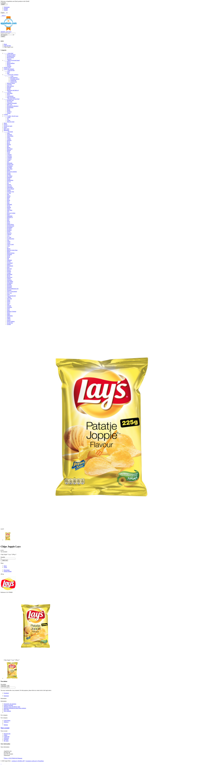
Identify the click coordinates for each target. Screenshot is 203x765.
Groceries (9, 84)
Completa (9, 157)
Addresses (6, 738)
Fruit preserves (14, 77)
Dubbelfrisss (10, 180)
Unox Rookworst (11, 295)
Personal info (7, 733)
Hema (8, 109)
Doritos (9, 174)
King (8, 218)
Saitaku (9, 278)
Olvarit (8, 261)
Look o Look (10, 244)
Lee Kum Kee (10, 238)
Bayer (8, 141)
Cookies (6, 114)
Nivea (8, 257)
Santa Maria (10, 281)
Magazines (6, 130)
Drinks (7, 91)
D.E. (8, 161)
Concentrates (10, 96)
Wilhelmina (10, 315)
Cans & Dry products (11, 74)
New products (7, 711)
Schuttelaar (10, 283)
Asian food (8, 53)
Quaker (9, 273)
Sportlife (9, 284)
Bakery (9, 61)
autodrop (9, 140)
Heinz (8, 197)
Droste (8, 178)
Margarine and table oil (13, 90)
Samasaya (9, 280)
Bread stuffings (11, 63)
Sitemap (6, 724)
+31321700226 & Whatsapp (13, 757)
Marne (8, 251)
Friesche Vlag (10, 191)
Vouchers (6, 739)
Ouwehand (10, 263)
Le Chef (9, 237)
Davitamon (10, 166)
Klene (8, 221)
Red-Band (9, 274)
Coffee (8, 117)
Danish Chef (10, 164)
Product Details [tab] (7, 571)
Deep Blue (9, 168)
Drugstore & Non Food (11, 99)
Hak (8, 194)
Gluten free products (9, 69)
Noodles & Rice (11, 56)
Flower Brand (10, 188)
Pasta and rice (10, 86)
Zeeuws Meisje (11, 321)
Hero (8, 201)
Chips (8, 71)
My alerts (6, 740)
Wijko (8, 314)
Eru (8, 183)
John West (9, 210)
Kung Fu (9, 233)
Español (6, 8)
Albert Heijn (10, 136)
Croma (8, 160)
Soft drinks (9, 93)
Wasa (8, 310)
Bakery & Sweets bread (12, 60)
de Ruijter (9, 167)
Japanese (9, 59)
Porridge (9, 66)
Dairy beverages (11, 97)
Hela (8, 198)
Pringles (9, 271)
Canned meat (13, 81)
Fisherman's (10, 187)
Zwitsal (9, 324)
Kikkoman (9, 216)
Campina (9, 154)
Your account (5, 728)
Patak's (8, 264)
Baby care (9, 104)
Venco (8, 303)
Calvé (8, 153)
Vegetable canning (14, 79)
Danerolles (9, 163)
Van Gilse (9, 298)
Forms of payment (8, 705)
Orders (5, 735)
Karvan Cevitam (11, 213)
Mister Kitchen (10, 253)
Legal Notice (7, 720)
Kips (8, 220)
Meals (5, 123)
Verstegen (9, 307)
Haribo (8, 196)
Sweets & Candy (8, 126)
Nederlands (7, 7)
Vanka (8, 300)
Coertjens (9, 156)
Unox (8, 294)
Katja (8, 214)
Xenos (8, 110)
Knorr (8, 223)
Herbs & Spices (11, 83)
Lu (7, 247)
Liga (8, 240)
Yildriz (8, 318)
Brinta (8, 151)
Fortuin (9, 190)
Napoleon (9, 254)
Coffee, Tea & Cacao (11, 116)
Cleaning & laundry (12, 103)
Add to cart (4, 560)
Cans (10, 76)
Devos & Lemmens (12, 171)
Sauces (5, 124)
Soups (5, 127)
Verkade (9, 305)
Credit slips (6, 736)
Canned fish (13, 80)
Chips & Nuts (9, 70)
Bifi (8, 146)
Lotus (8, 245)
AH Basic (9, 134)
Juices (8, 94)
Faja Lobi (9, 186)
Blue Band (9, 148)
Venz (8, 304)
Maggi (8, 248)
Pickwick (9, 268)
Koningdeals (10, 107)
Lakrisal (9, 234)
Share (5, 566)
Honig (8, 206)
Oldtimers (9, 260)
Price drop (6, 709)
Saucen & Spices (11, 54)
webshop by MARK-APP (18, 761)
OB (8, 258)
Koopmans (9, 227)
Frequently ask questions (10, 704)
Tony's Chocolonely (12, 291)
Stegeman (9, 285)
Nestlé (8, 255)
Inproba (9, 207)
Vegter (8, 301)
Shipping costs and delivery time (12, 706)
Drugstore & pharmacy (12, 106)
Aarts (8, 133)
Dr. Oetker (9, 176)
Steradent (9, 287)
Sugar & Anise (10, 121)
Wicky (8, 313)
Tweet (5, 567)
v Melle (9, 297)
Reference (3, 592)
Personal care (10, 100)
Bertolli (9, 144)
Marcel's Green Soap (12, 250)
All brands (8, 131)
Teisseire (9, 290)
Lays (8, 236)
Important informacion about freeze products (15, 708)
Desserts (9, 87)
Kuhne (8, 231)
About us (6, 722)
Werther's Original (11, 311)
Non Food (9, 101)
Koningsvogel (10, 226)
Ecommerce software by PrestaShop (35, 761)
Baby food (6, 129)
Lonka (8, 243)
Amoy (8, 137)
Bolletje (9, 150)
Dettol (8, 170)
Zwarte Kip (10, 323)
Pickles (9, 89)
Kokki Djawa (10, 224)
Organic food (7, 67)
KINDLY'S (10, 217)
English (6, 10)
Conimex (9, 158)
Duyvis (9, 181)
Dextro (8, 173)
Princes (9, 270)
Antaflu (9, 138)
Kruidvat (9, 111)
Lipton (8, 241)
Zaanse (9, 320)
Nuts (8, 73)
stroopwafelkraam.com (12, 288)
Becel (8, 143)
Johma (8, 208)
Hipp (8, 203)
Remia (8, 275)
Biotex (8, 147)
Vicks (8, 308)
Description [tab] (7, 570)
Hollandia (9, 204)
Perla (8, 267)
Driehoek (9, 177)
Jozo (8, 211)
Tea (8, 119)
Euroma (9, 184)
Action (8, 113)
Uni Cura (9, 293)
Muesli (8, 64)
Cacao (8, 120)
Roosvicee (9, 277)
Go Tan (9, 193)
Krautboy (9, 228)
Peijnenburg (10, 265)
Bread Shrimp (10, 57)
